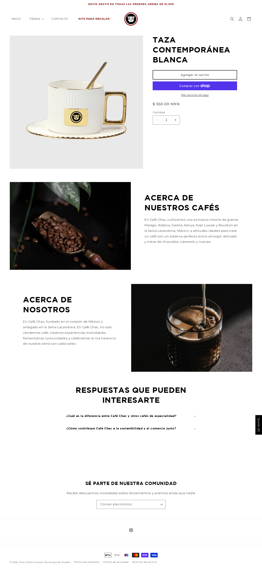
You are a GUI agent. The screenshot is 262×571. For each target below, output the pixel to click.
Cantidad (159, 112)
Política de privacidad (115, 562)
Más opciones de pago (195, 95)
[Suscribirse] (161, 504)
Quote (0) (258, 425)
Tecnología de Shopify (57, 562)
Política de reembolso (87, 562)
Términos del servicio (144, 562)
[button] (36, 19)
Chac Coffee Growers (31, 562)
